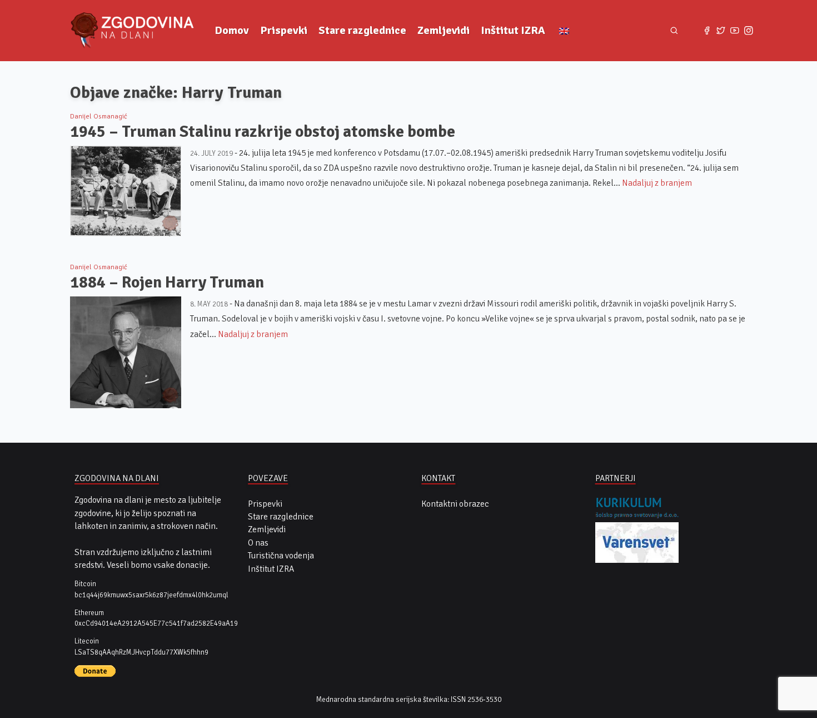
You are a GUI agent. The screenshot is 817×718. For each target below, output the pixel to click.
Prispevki (283, 30)
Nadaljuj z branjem (657, 183)
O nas (258, 542)
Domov (232, 30)
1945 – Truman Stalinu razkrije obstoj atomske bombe (262, 131)
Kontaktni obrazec (455, 503)
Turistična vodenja (281, 555)
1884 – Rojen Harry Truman (167, 282)
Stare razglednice (362, 30)
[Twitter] (721, 31)
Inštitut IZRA (513, 30)
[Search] (674, 30)
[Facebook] (707, 31)
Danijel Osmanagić (98, 116)
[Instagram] (748, 31)
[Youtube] (734, 31)
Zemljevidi (443, 30)
